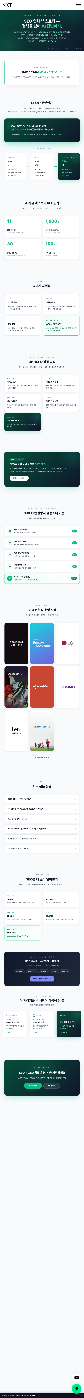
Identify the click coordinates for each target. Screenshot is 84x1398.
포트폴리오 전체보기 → (42, 758)
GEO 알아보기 (52, 1086)
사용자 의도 (56, 386)
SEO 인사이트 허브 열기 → (42, 979)
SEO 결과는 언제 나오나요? (42, 818)
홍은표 (49, 48)
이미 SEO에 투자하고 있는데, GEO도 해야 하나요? (42, 808)
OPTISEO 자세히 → (19, 478)
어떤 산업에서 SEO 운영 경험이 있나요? (42, 838)
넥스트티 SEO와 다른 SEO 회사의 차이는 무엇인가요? (42, 828)
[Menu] (78, 5)
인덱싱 (36, 386)
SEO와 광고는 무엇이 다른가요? (42, 848)
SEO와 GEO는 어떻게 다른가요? (42, 799)
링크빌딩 (70, 405)
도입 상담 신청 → (32, 1086)
